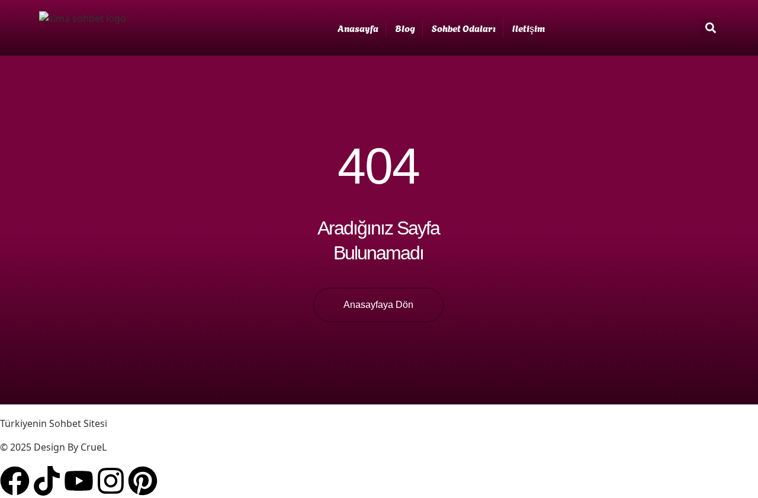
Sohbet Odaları (464, 27)
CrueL (94, 447)
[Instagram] (111, 481)
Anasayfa (358, 27)
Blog (405, 27)
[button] (710, 28)
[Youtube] (79, 481)
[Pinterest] (143, 481)
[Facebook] (15, 481)
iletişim (528, 27)
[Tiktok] (47, 481)
